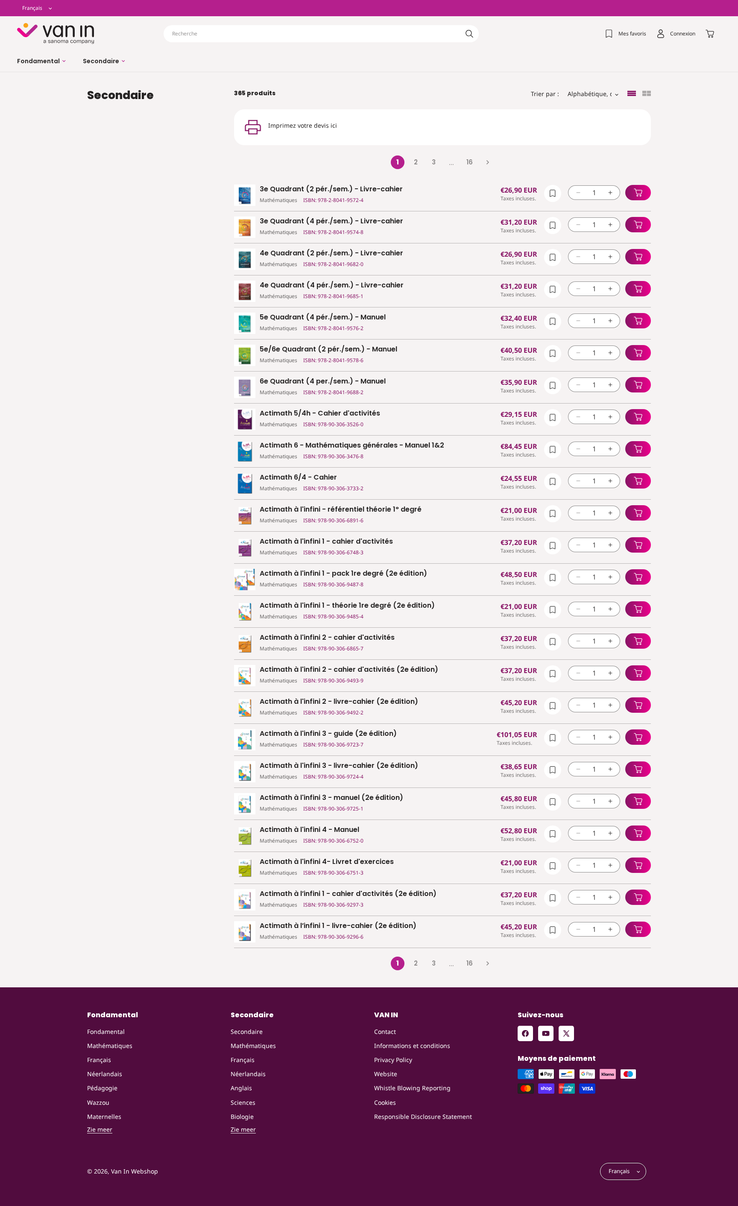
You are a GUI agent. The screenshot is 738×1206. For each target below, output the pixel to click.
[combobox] (321, 33)
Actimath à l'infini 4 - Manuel (309, 829)
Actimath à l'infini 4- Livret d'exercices (327, 862)
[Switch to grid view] (646, 94)
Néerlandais (104, 1074)
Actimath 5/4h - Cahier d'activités (320, 413)
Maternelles (104, 1116)
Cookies (385, 1102)
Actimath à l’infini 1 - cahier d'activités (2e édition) (348, 894)
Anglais (241, 1088)
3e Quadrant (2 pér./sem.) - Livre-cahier (331, 189)
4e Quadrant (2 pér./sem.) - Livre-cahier (331, 253)
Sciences (243, 1102)
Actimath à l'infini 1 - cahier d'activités (326, 541)
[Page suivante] (487, 162)
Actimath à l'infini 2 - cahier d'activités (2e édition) (349, 669)
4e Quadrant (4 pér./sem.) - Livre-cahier (332, 285)
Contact (385, 1031)
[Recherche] (469, 33)
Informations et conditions (412, 1046)
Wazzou (98, 1102)
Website (385, 1074)
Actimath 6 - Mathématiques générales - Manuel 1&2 (352, 445)
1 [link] (397, 162)
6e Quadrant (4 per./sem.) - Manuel (323, 381)
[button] (41, 61)
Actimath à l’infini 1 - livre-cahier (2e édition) (338, 926)
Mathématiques (109, 1046)
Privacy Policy (393, 1060)
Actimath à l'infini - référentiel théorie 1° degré (341, 509)
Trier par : (545, 94)
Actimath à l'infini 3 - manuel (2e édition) (331, 797)
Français (99, 1060)
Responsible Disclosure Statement (423, 1116)
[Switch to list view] (631, 94)
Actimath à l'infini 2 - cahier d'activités (327, 637)
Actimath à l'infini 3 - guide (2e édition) (328, 733)
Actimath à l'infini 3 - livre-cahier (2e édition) (339, 765)
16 (469, 162)
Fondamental (106, 1031)
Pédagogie (102, 1088)
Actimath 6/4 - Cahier (298, 477)
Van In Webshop (134, 1172)
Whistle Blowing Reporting (412, 1088)
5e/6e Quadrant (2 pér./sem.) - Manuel (328, 349)
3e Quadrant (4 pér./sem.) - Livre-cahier (331, 221)
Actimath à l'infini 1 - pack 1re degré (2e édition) (343, 573)
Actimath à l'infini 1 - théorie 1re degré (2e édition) (347, 605)
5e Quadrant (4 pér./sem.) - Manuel (323, 317)
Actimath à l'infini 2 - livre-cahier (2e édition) (339, 701)
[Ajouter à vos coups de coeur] (552, 193)
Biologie (242, 1116)
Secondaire (247, 1031)
